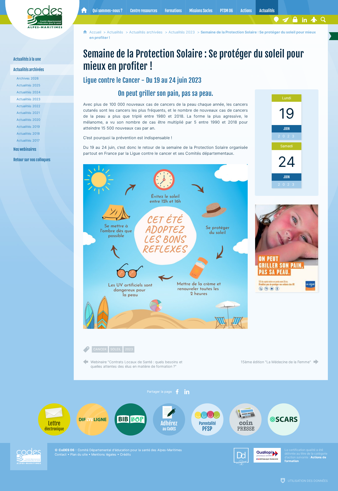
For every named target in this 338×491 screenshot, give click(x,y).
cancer (99, 349)
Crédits (125, 454)
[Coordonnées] (276, 19)
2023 (129, 349)
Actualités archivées (146, 32)
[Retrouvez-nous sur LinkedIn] (304, 19)
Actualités (115, 32)
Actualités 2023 (182, 32)
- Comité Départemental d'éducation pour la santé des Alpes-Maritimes (120, 450)
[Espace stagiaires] (295, 19)
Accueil (95, 32)
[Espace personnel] (313, 19)
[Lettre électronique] (285, 19)
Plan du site (79, 454)
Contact (61, 454)
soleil (115, 349)
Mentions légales (103, 454)
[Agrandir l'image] (165, 246)
